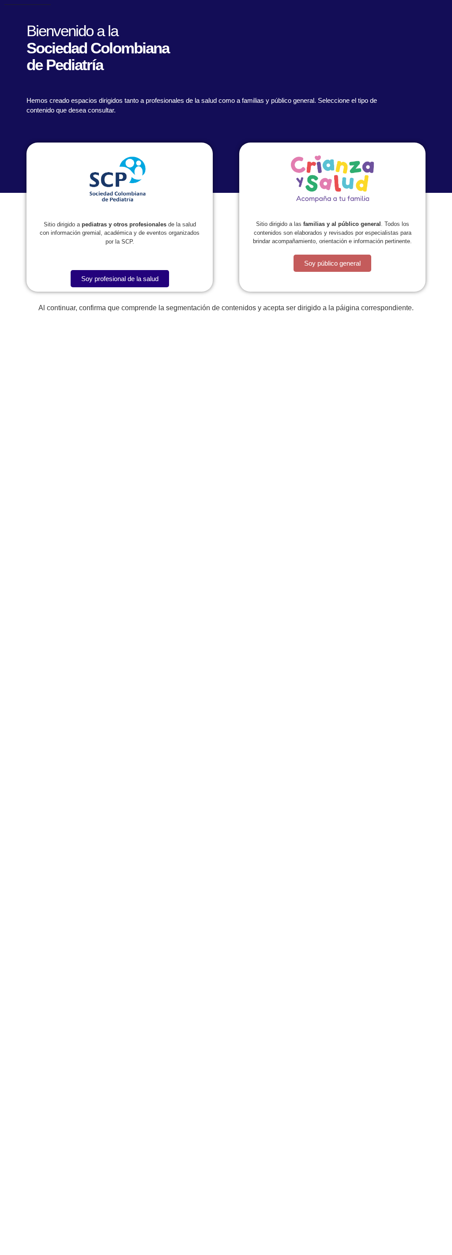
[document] (226, 627)
